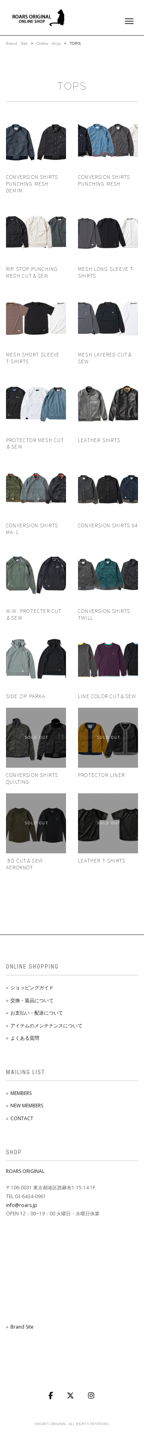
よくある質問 (24, 1038)
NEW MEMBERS (26, 1105)
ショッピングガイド (32, 987)
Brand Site (17, 43)
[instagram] (92, 1395)
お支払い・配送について (36, 1012)
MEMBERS (21, 1093)
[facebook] (51, 1395)
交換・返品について (32, 1000)
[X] (71, 1395)
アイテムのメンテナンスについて (46, 1025)
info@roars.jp (21, 1205)
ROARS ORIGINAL (25, 1171)
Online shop (48, 43)
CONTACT (21, 1118)
